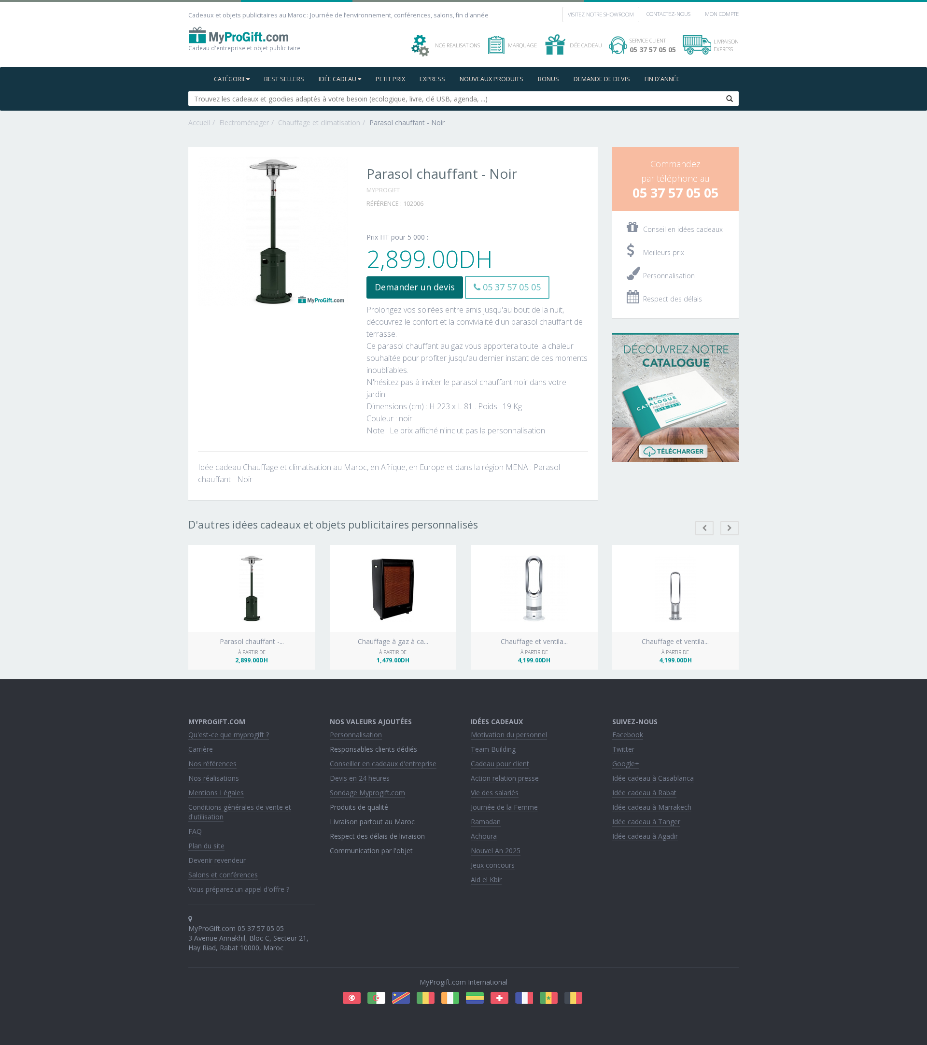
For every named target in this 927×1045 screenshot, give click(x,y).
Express (432, 79)
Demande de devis (602, 79)
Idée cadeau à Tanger (646, 821)
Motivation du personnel (509, 734)
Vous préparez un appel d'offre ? (238, 889)
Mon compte (722, 13)
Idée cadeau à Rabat (644, 792)
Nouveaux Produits (491, 79)
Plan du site (206, 845)
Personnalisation (356, 734)
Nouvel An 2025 (495, 850)
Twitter (623, 749)
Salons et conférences (223, 874)
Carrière (200, 749)
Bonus (548, 79)
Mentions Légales (216, 792)
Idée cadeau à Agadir (645, 836)
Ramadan (486, 821)
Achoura (484, 836)
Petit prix (390, 79)
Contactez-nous (668, 13)
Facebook (627, 734)
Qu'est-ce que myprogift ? (228, 734)
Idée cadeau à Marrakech (651, 807)
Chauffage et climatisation (319, 122)
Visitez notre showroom (601, 14)
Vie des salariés (495, 792)
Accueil (199, 122)
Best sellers (284, 79)
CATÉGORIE (230, 79)
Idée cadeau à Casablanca (653, 778)
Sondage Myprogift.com (367, 792)
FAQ (195, 831)
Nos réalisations (213, 778)
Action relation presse (505, 778)
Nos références (212, 763)
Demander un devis (415, 287)
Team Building (493, 749)
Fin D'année (662, 79)
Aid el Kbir (486, 879)
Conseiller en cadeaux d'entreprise (383, 763)
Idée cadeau (338, 79)
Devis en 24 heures (360, 778)
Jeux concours (493, 865)
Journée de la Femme (504, 807)
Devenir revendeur (217, 860)
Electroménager (244, 122)
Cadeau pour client (500, 763)
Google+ (625, 763)
